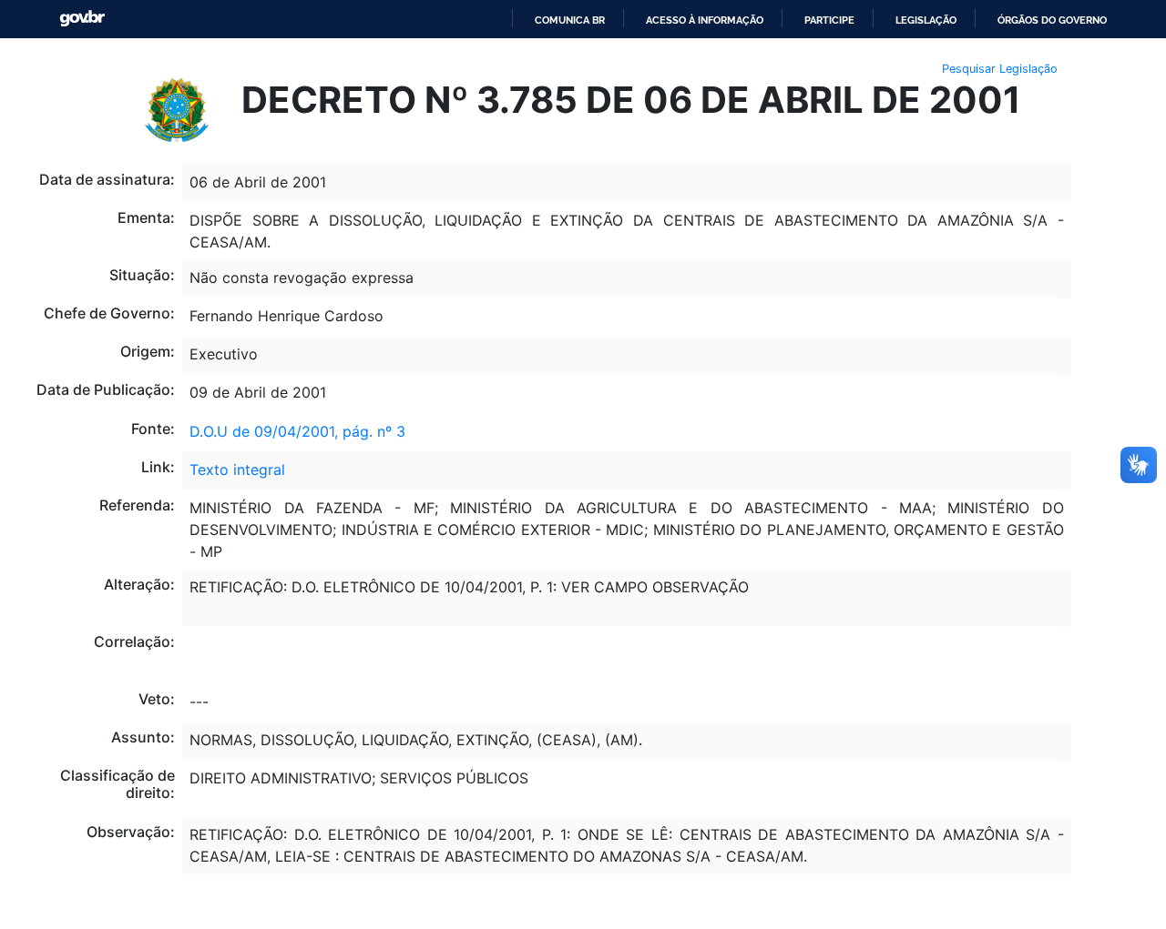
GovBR (82, 18)
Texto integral (237, 469)
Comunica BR (570, 20)
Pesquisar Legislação (1000, 69)
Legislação (925, 20)
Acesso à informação (704, 20)
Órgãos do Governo (1052, 20)
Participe (829, 20)
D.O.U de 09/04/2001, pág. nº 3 (297, 431)
